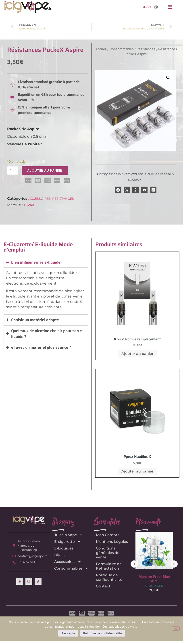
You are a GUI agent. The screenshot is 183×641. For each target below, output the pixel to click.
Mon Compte (108, 535)
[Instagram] (28, 581)
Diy (57, 555)
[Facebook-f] (19, 581)
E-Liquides (63, 548)
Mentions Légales (112, 541)
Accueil (100, 49)
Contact (103, 586)
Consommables (121, 49)
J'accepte (68, 633)
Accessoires (39, 199)
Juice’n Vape (65, 535)
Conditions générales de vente (107, 552)
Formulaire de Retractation (109, 566)
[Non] (176, 628)
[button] (170, 7)
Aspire (29, 205)
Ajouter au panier (44, 170)
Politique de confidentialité (109, 577)
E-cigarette (64, 541)
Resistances (63, 199)
